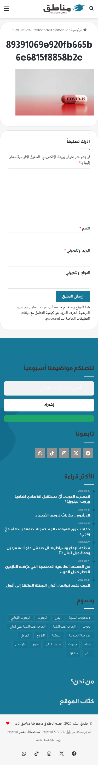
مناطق (74, 653)
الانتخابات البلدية (80, 618)
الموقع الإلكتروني (78, 273)
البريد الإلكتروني (77, 250)
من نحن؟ (82, 681)
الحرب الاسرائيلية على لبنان (27, 627)
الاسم (84, 228)
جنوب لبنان (53, 644)
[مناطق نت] (64, 9)
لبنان (88, 653)
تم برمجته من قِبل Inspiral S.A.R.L (66, 732)
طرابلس (20, 644)
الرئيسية (77, 30)
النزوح (40, 636)
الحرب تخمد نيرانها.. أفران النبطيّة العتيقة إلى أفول (48, 585)
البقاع (57, 618)
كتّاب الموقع (77, 701)
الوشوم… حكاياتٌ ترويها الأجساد (62, 515)
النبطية (56, 636)
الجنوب (42, 618)
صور (36, 644)
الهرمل (25, 636)
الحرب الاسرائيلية (64, 627)
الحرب (87, 627)
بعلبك (87, 644)
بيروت (72, 644)
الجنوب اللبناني (20, 618)
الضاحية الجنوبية (79, 636)
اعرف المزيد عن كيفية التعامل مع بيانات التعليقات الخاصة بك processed (55, 316)
